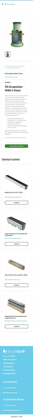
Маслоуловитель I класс (11, 77)
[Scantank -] (9, 4)
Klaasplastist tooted (13, 66)
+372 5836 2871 (8, 366)
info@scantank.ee (9, 363)
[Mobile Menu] (3, 4)
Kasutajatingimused (9, 373)
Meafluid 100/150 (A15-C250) (14, 192)
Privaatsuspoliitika (9, 370)
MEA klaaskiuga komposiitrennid (13, 197)
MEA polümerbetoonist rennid (12, 279)
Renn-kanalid (23, 321)
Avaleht (6, 66)
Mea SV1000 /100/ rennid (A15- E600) (16, 275)
